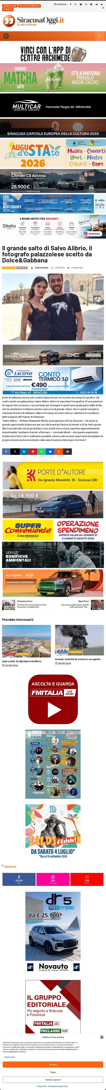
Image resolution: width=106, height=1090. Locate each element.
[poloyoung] (53, 504)
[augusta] (53, 153)
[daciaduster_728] (53, 354)
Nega (53, 1072)
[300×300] (53, 831)
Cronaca (9, 652)
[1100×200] (53, 128)
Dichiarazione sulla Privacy (58, 1086)
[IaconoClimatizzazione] (53, 380)
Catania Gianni (41, 268)
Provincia (22, 268)
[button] (101, 1037)
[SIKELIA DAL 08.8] (53, 226)
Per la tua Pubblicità (29, 6)
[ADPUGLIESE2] (53, 582)
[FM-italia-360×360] (53, 699)
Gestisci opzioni (53, 1080)
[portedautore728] (53, 475)
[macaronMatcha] (53, 77)
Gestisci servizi (9, 1057)
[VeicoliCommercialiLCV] (53, 105)
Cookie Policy (42, 1086)
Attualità (63, 658)
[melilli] (53, 764)
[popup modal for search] (99, 36)
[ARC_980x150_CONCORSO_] (53, 53)
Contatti (7, 9)
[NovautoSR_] (53, 932)
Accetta (53, 1064)
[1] (53, 1021)
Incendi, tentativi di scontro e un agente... (25, 659)
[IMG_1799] (53, 529)
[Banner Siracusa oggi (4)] (53, 180)
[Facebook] (70, 4)
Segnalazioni (9, 6)
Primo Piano (8, 268)
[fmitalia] (53, 203)
